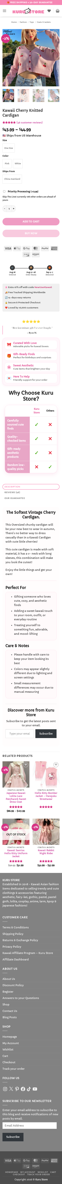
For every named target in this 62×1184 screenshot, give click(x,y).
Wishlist (7, 1049)
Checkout (8, 1062)
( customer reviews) (30, 122)
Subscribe (46, 733)
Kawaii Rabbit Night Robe (46, 852)
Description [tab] (12, 486)
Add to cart (31, 221)
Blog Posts (9, 1017)
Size (4, 140)
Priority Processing (23, 191)
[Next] (54, 57)
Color (5, 156)
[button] (4, 11)
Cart (5, 1056)
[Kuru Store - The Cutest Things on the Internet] (28, 11)
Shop (5, 1004)
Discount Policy (13, 985)
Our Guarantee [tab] (14, 498)
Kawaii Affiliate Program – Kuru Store (27, 953)
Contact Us (9, 1011)
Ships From (8, 171)
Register (7, 991)
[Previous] (8, 57)
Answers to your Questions (20, 998)
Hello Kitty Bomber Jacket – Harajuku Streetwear (46, 796)
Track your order (13, 1068)
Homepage (9, 1036)
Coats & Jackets (44, 22)
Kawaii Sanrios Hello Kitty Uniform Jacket (15, 853)
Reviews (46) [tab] (12, 492)
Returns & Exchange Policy (20, 940)
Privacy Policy (11, 946)
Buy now (31, 233)
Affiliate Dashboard (15, 959)
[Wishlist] (49, 10)
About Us (8, 979)
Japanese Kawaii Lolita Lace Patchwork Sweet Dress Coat (16, 797)
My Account (10, 1043)
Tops (32, 22)
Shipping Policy (12, 934)
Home (14, 22)
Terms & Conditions (15, 927)
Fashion (23, 22)
